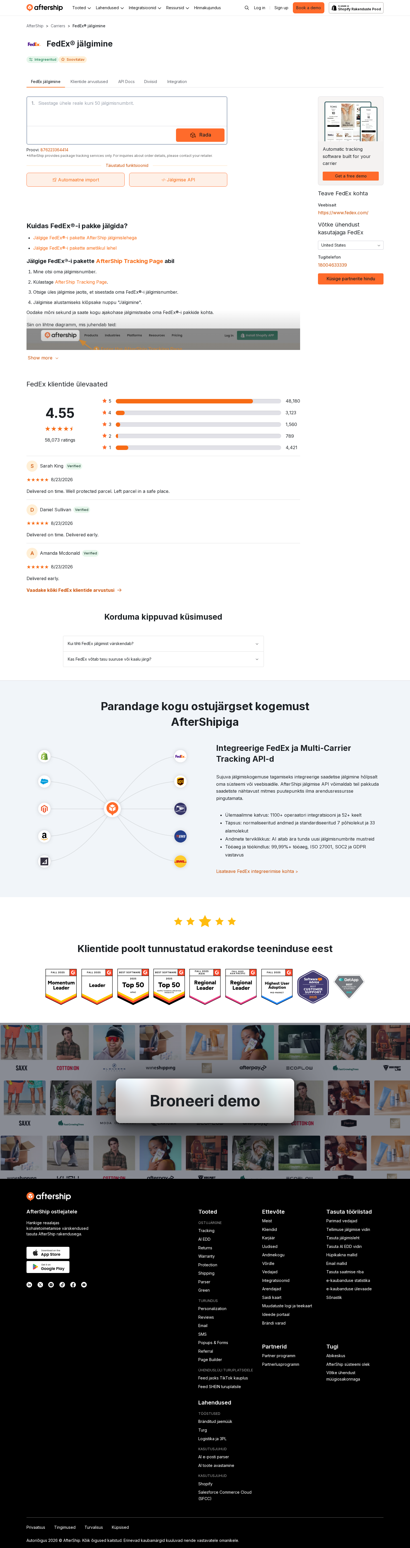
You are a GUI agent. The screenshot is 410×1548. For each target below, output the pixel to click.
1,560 (291, 424)
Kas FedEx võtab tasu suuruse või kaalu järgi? (109, 659)
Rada (205, 135)
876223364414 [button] (54, 149)
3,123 (291, 412)
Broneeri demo (205, 1100)
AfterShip (35, 25)
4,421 (291, 447)
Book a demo (308, 7)
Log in (259, 7)
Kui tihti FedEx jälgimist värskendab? (101, 643)
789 (290, 436)
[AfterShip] (46, 7)
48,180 (293, 401)
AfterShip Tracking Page (129, 261)
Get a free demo (351, 176)
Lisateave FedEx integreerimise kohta (257, 871)
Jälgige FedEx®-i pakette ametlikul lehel (75, 248)
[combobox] (351, 245)
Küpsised (120, 1527)
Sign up (281, 7)
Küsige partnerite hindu (351, 278)
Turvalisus (94, 1527)
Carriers (58, 25)
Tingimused (65, 1527)
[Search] (247, 8)
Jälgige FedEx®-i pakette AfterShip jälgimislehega (85, 237)
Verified (74, 466)
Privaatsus (35, 1527)
